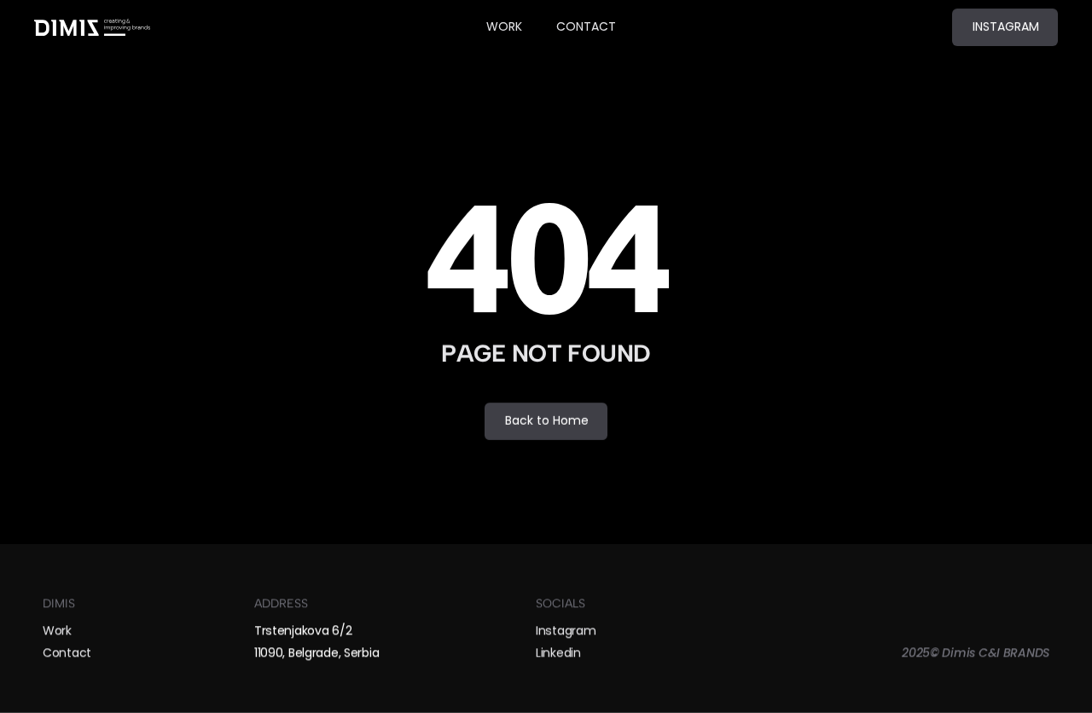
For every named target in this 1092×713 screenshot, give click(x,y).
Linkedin (558, 652)
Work (57, 629)
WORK (504, 26)
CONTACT (586, 26)
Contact (67, 652)
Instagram (565, 629)
